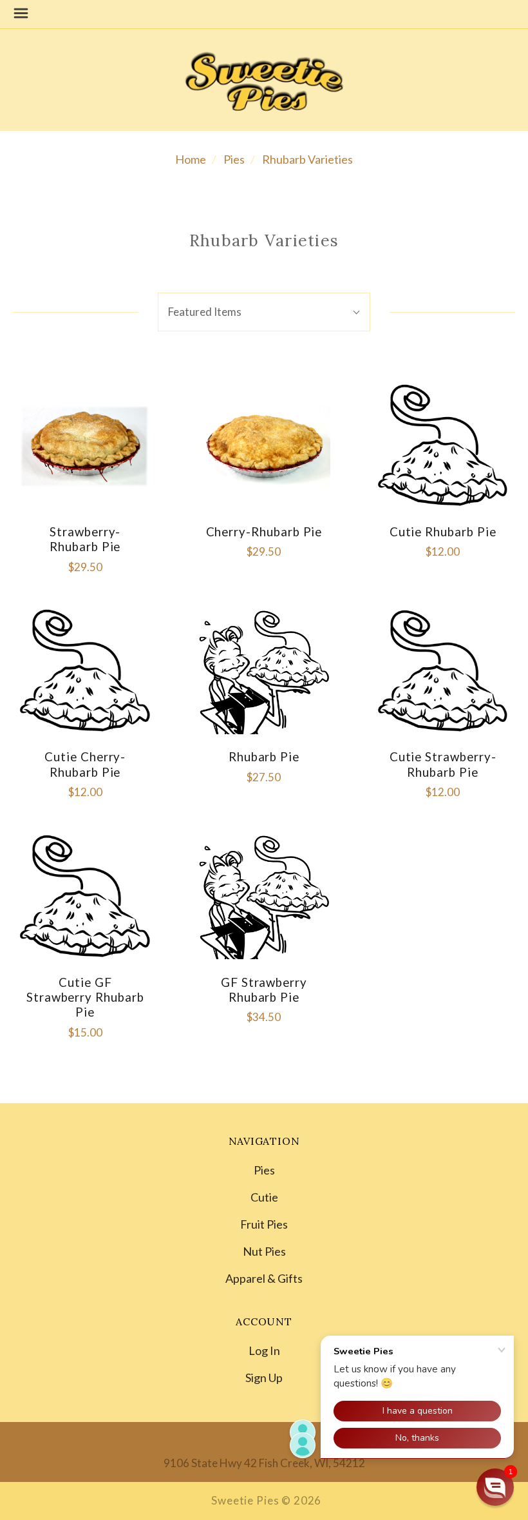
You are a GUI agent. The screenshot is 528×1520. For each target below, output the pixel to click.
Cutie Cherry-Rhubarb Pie (85, 764)
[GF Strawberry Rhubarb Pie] (264, 896)
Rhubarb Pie (264, 757)
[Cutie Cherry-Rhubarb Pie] (85, 671)
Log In (264, 1350)
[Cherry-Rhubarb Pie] (264, 446)
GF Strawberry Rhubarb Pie (264, 989)
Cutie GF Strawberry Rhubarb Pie (85, 997)
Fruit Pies (264, 1224)
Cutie (264, 1197)
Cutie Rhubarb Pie (443, 532)
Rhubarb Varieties (307, 159)
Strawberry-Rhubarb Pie (85, 539)
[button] (495, 1487)
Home (190, 159)
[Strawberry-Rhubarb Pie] (85, 446)
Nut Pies (264, 1251)
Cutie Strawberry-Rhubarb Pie (443, 764)
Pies (234, 159)
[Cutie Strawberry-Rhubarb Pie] (443, 671)
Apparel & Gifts (264, 1277)
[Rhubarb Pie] (264, 671)
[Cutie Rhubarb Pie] (443, 446)
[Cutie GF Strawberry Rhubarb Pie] (85, 896)
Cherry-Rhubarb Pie (264, 532)
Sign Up (264, 1376)
